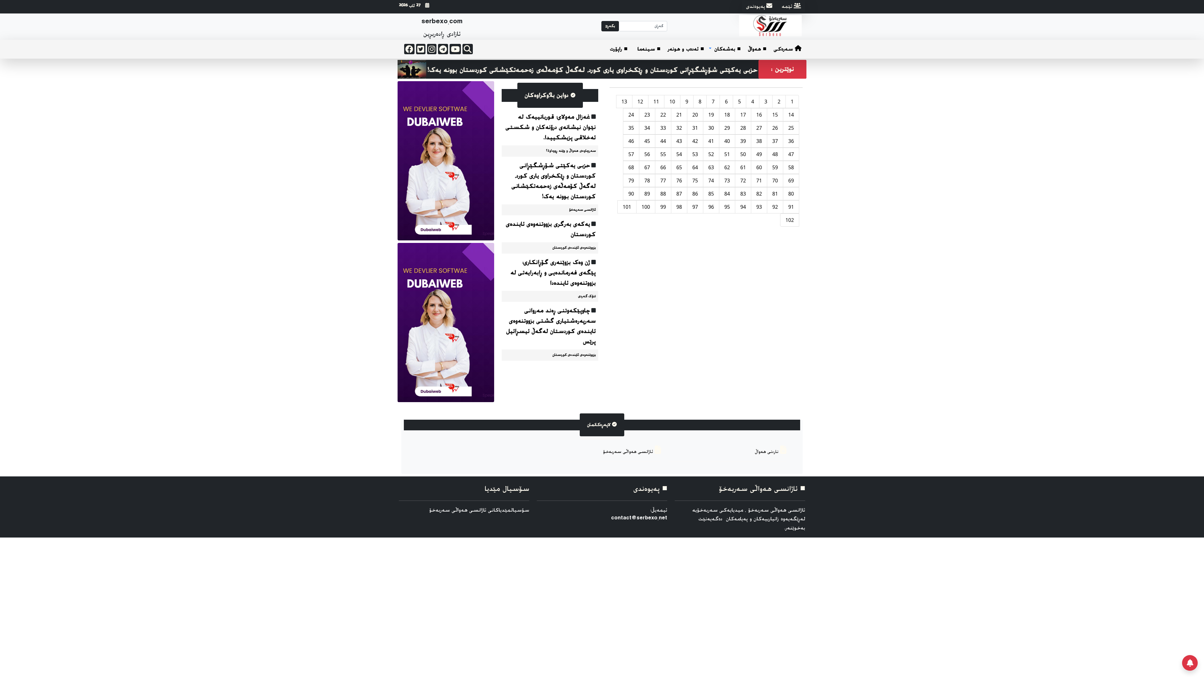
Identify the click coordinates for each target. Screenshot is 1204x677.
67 (647, 167)
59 (775, 167)
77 (663, 180)
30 (711, 127)
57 (631, 154)
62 (727, 167)
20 (695, 114)
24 (631, 114)
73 (727, 180)
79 (631, 180)
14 (791, 114)
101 (627, 206)
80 (791, 193)
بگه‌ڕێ (610, 26)
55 (663, 154)
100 (646, 206)
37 (775, 141)
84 (727, 193)
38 (759, 141)
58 (791, 167)
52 (711, 154)
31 (695, 127)
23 (647, 114)
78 (647, 180)
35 (631, 127)
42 (695, 141)
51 (727, 154)
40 (727, 141)
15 (775, 114)
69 (791, 180)
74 (711, 180)
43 (679, 141)
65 (679, 167)
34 (647, 127)
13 (624, 101)
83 (743, 193)
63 (711, 167)
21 (679, 114)
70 (775, 180)
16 (759, 114)
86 (695, 193)
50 (743, 154)
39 (743, 141)
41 (711, 141)
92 (775, 206)
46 (631, 141)
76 (679, 180)
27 (759, 127)
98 (679, 206)
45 (647, 141)
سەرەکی (784, 49)
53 (695, 154)
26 (775, 127)
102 (789, 220)
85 (711, 193)
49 (759, 154)
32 (679, 127)
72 (743, 180)
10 (672, 101)
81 (775, 193)
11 (656, 101)
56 (647, 154)
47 (791, 154)
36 (791, 141)
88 (663, 193)
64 (695, 167)
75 (695, 180)
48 (775, 154)
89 (647, 193)
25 (791, 127)
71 (759, 180)
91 (791, 206)
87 (679, 193)
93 (759, 206)
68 (631, 167)
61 (743, 167)
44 (663, 141)
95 (727, 206)
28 (743, 127)
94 (743, 206)
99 (663, 206)
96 (711, 206)
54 (679, 154)
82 (759, 193)
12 (640, 101)
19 (711, 114)
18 (727, 114)
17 (743, 114)
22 (663, 114)
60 (759, 167)
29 (727, 127)
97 (695, 206)
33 (663, 127)
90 (631, 193)
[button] (724, 49)
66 (663, 167)
